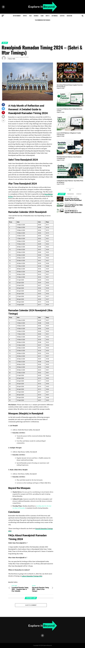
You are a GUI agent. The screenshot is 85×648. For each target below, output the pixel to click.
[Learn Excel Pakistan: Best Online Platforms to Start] (70, 99)
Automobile (55, 16)
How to (47, 16)
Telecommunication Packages (42, 20)
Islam (42, 16)
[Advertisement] (42, 29)
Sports (25, 16)
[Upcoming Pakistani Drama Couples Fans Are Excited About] (70, 73)
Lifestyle (62, 16)
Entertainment (17, 16)
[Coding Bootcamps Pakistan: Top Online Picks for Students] (70, 171)
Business (36, 16)
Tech (30, 16)
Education (69, 16)
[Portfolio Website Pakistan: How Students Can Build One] (70, 147)
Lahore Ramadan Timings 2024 (32, 576)
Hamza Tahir (11, 58)
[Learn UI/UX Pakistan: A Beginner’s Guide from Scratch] (70, 123)
